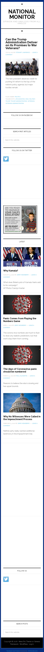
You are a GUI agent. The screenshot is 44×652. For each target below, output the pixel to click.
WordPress (24, 644)
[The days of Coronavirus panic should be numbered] (22, 357)
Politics (17, 97)
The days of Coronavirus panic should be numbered (20, 370)
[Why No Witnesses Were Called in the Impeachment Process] (22, 404)
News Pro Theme (25, 641)
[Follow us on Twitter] (6, 159)
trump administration (19, 101)
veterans (31, 101)
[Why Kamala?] (22, 258)
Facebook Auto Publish (13, 651)
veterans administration (15, 103)
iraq (27, 99)
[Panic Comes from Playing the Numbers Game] (22, 306)
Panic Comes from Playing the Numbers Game (19, 320)
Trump (8, 101)
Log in (31, 644)
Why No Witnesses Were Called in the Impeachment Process (22, 418)
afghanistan (20, 99)
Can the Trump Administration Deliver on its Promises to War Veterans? (21, 44)
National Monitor (22, 14)
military (32, 99)
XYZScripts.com (33, 651)
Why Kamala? (10, 270)
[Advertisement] (20, 181)
